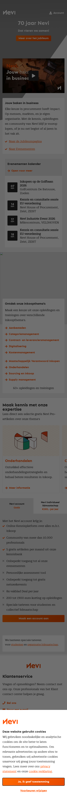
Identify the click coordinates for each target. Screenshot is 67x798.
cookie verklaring (40, 771)
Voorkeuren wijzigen (33, 790)
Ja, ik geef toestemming (33, 781)
